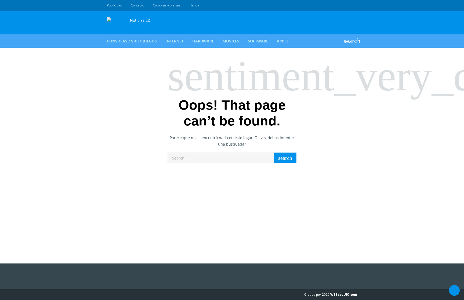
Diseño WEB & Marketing (348, 5)
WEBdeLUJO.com (343, 294)
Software (258, 41)
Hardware (203, 41)
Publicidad (114, 5)
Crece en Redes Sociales (354, 5)
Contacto (137, 5)
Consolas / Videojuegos (132, 41)
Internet (174, 41)
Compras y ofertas (166, 5)
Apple (283, 41)
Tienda (194, 5)
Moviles (231, 41)
